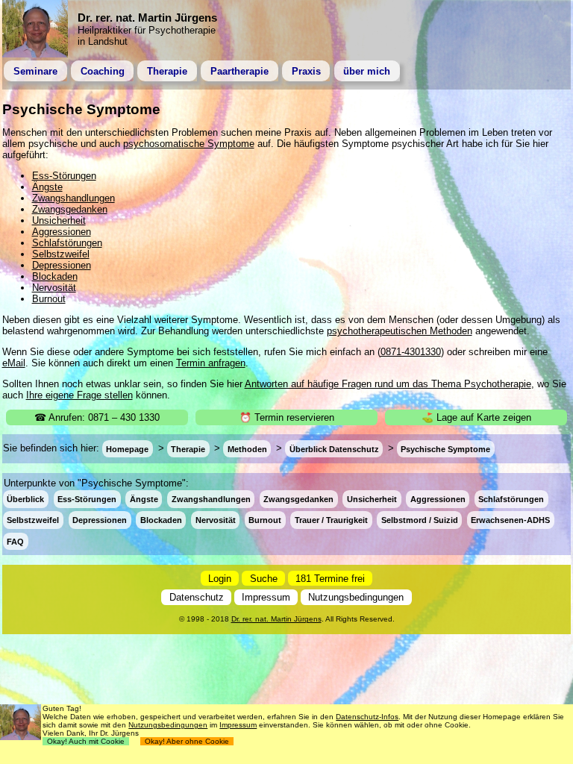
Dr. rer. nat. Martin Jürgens (276, 619)
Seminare (35, 71)
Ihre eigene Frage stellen (79, 395)
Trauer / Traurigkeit (331, 520)
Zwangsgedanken (69, 209)
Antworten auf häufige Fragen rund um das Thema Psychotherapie (388, 383)
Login (219, 577)
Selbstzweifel (61, 254)
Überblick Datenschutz (334, 448)
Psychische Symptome (445, 448)
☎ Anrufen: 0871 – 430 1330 (97, 417)
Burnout (49, 298)
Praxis (306, 71)
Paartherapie (239, 71)
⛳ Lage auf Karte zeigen (476, 417)
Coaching (103, 71)
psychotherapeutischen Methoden (399, 330)
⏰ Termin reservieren (286, 417)
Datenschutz (196, 597)
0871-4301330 (411, 351)
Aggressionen (61, 231)
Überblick (25, 499)
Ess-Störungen (64, 175)
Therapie (167, 71)
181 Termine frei (330, 577)
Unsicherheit (59, 220)
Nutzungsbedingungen (356, 597)
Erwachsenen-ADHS (510, 520)
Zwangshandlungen (73, 198)
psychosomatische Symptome (188, 143)
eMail (13, 363)
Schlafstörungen (67, 242)
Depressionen (61, 265)
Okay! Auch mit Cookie (86, 741)
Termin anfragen (210, 363)
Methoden (247, 448)
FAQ (15, 540)
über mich (366, 71)
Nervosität (54, 287)
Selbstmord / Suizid (419, 520)
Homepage (127, 448)
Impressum (266, 597)
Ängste (47, 186)
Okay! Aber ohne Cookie (187, 741)
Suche (264, 577)
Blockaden (55, 276)
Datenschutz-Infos (367, 717)
